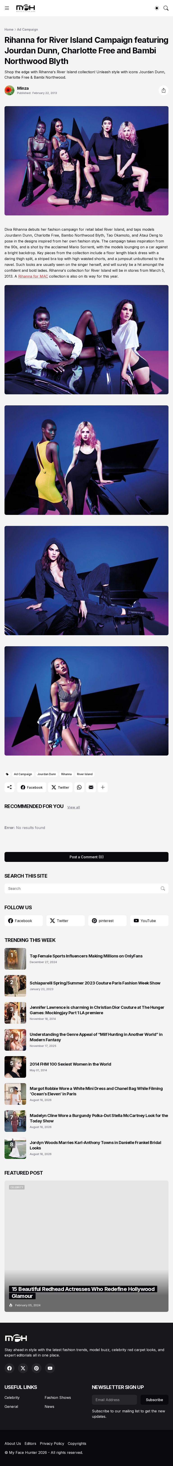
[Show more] (103, 787)
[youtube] (50, 1368)
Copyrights (77, 1443)
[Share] (163, 90)
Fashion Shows (58, 1397)
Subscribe (154, 1399)
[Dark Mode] (157, 8)
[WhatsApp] (79, 787)
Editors (30, 1443)
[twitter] (23, 1368)
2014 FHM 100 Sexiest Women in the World (70, 1064)
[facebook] (9, 1368)
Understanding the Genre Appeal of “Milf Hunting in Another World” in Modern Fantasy (96, 1037)
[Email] (91, 787)
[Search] (166, 8)
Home (9, 29)
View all (73, 807)
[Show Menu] (7, 8)
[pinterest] (36, 1368)
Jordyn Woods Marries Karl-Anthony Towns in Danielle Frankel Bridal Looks (95, 1145)
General (11, 1406)
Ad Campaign (27, 29)
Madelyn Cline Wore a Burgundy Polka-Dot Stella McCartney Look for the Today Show (99, 1118)
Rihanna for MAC (33, 276)
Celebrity (12, 1397)
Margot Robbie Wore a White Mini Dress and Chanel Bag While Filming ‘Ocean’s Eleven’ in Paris (96, 1091)
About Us (13, 1443)
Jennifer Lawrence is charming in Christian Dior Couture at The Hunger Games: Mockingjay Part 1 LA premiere (97, 1010)
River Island (85, 774)
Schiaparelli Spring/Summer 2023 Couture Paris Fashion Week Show (95, 983)
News (49, 1406)
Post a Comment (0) (87, 857)
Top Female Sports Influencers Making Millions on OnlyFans (86, 956)
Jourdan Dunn (46, 774)
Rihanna (66, 774)
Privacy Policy (52, 1443)
